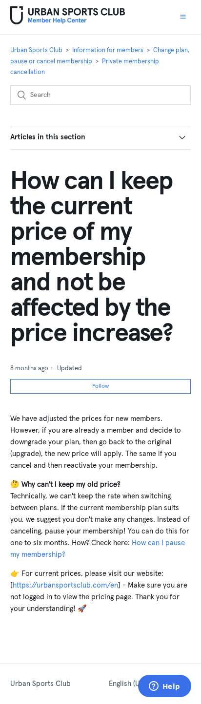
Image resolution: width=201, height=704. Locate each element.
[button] (183, 17)
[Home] (67, 22)
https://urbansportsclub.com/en (65, 585)
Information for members (107, 50)
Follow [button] (100, 386)
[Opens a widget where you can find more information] (164, 687)
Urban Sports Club (36, 50)
